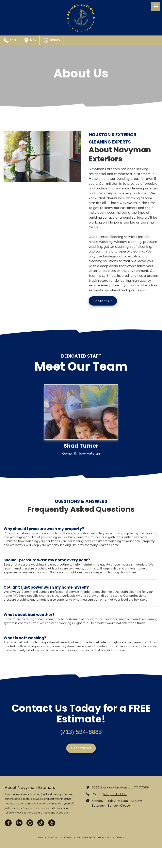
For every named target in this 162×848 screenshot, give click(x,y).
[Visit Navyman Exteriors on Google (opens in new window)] (29, 822)
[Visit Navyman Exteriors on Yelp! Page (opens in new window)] (51, 822)
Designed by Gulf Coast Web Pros (108, 837)
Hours (54, 40)
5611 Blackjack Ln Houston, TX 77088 (120, 787)
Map (32, 40)
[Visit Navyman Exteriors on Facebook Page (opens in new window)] (8, 822)
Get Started (81, 748)
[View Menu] (155, 6)
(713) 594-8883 (115, 794)
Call (13, 40)
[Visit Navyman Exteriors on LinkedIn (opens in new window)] (19, 822)
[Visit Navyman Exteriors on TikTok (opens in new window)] (40, 822)
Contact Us (102, 300)
